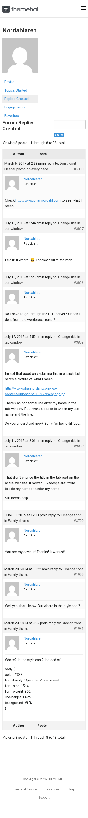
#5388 (79, 169)
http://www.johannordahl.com (38, 200)
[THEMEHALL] (20, 8)
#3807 (79, 446)
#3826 (79, 283)
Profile (9, 82)
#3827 (79, 229)
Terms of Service (25, 789)
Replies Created (16, 99)
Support (44, 797)
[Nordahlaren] (20, 57)
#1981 (79, 629)
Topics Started (15, 90)
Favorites (11, 116)
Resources (52, 789)
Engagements (15, 107)
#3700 (79, 521)
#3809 (79, 342)
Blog (71, 789)
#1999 (79, 575)
